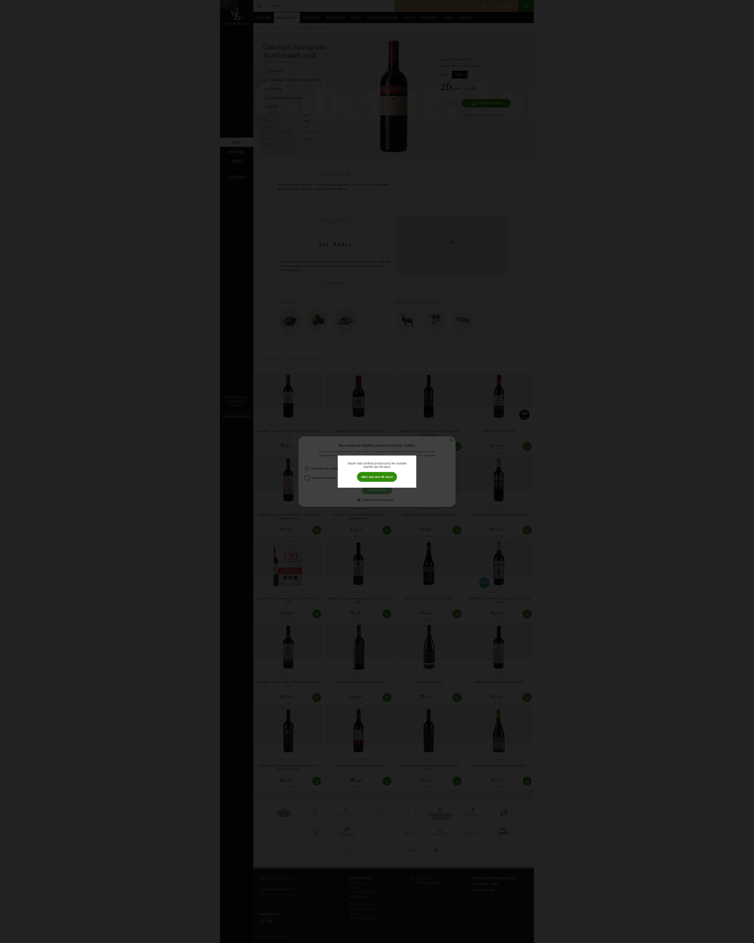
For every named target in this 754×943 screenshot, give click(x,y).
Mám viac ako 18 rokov (377, 477)
